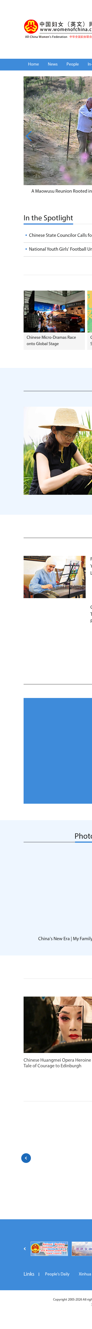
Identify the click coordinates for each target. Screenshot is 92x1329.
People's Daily (57, 1274)
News (53, 64)
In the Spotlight (48, 218)
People (73, 64)
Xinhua (85, 1274)
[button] (29, 136)
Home (33, 64)
